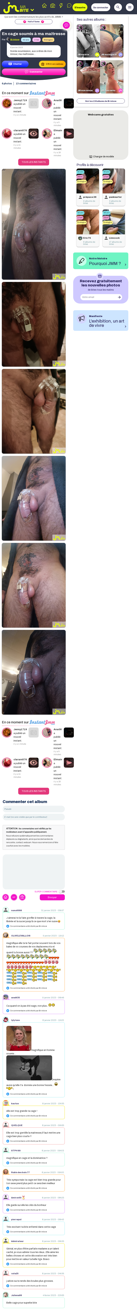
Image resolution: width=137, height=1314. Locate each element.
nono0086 (16, 910)
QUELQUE (17, 1125)
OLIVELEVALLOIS (20, 936)
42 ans (26, 40)
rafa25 (15, 1273)
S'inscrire (80, 7)
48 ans (106, 213)
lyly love (15, 1020)
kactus (15, 1103)
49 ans (80, 213)
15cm (106, 218)
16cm (80, 177)
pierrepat (16, 1219)
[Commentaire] (34, 871)
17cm (36, 40)
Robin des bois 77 (20, 1172)
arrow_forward (119, 297)
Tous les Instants (34, 162)
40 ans (80, 172)
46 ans (106, 172)
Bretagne (48, 40)
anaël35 (15, 997)
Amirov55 (16, 1198)
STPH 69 (16, 1151)
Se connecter (100, 7)
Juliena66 (16, 1295)
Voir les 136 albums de (100, 101)
